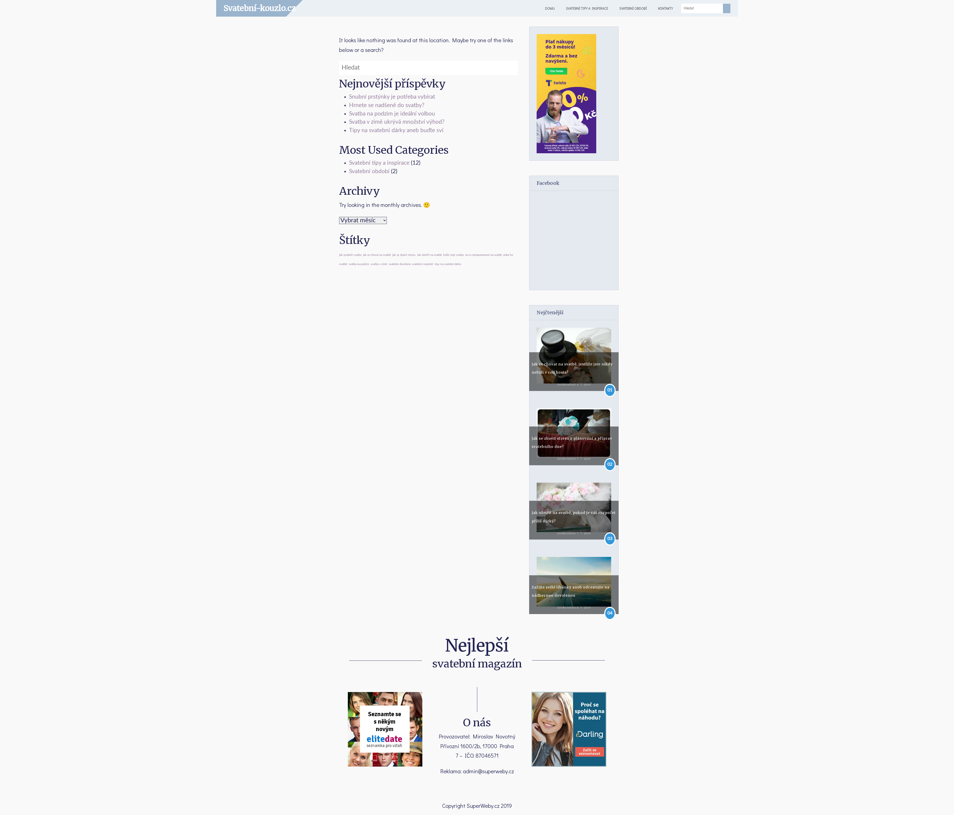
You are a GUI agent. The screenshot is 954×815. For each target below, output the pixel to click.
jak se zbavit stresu (403, 255)
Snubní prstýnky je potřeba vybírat (392, 97)
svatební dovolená (399, 264)
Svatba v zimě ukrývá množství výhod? (396, 122)
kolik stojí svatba (453, 255)
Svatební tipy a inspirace (587, 8)
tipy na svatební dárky (448, 264)
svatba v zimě (379, 264)
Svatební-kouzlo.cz (260, 8)
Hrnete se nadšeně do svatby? (386, 105)
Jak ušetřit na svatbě (429, 255)
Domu (550, 8)
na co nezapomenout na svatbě (483, 255)
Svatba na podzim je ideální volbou (392, 113)
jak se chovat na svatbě (377, 255)
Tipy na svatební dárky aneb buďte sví (396, 130)
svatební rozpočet (422, 264)
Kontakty (665, 8)
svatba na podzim (359, 264)
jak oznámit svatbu (350, 255)
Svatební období (633, 8)
